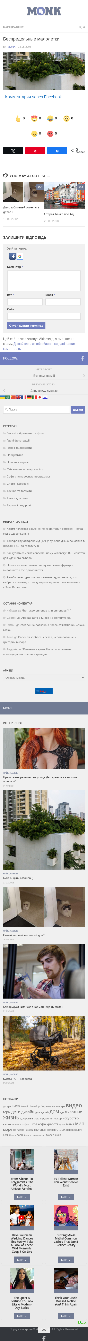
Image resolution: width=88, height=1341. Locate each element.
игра (36, 1113)
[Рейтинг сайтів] (44, 687)
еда (62, 1107)
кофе (42, 1119)
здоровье (26, 1113)
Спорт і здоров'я (18, 478)
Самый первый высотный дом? (24, 929)
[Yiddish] (45, 391)
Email (50, 289)
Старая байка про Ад (59, 208)
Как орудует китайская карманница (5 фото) (33, 1001)
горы (6, 1107)
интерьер (56, 1113)
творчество (39, 1129)
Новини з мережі (18, 456)
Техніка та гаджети (19, 485)
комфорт (26, 1119)
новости (29, 1124)
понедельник (74, 1124)
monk (12, 46)
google (7, 1101)
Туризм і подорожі (19, 500)
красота (53, 1119)
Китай (24, 1101)
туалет (50, 1129)
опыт (42, 1124)
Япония (56, 1101)
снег (13, 1129)
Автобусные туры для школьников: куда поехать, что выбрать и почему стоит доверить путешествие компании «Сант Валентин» (41, 576)
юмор (58, 1129)
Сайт (10, 304)
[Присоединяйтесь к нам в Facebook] (82, 353)
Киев (16, 1101)
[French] (24, 391)
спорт (29, 1129)
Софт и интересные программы (28, 471)
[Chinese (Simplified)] (13, 391)
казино (7, 1119)
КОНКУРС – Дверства (17, 1073)
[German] (29, 391)
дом (54, 1106)
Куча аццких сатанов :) (18, 872)
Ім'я (10, 289)
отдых (60, 1124)
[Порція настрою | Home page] (44, 11)
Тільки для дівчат (18, 492)
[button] (13, 253)
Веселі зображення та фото (25, 428)
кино (16, 1119)
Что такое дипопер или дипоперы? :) (46, 605)
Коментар (15, 261)
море (7, 1124)
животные (73, 1107)
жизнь (11, 1112)
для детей (42, 1107)
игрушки (45, 1113)
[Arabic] (8, 391)
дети (15, 1106)
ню (36, 1124)
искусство (70, 1113)
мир (79, 1118)
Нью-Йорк (35, 1101)
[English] (18, 391)
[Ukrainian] (2, 391)
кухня (62, 1119)
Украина (46, 1101)
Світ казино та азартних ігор (25, 464)
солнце (21, 1129)
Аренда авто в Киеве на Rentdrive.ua (46, 612)
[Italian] (34, 391)
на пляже (18, 1124)
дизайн (27, 1106)
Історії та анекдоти (19, 442)
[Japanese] (40, 391)
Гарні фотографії (18, 435)
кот (34, 1119)
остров (51, 1124)
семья (7, 1129)
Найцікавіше (13, 27)
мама (70, 1119)
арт (63, 1101)
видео (74, 1100)
